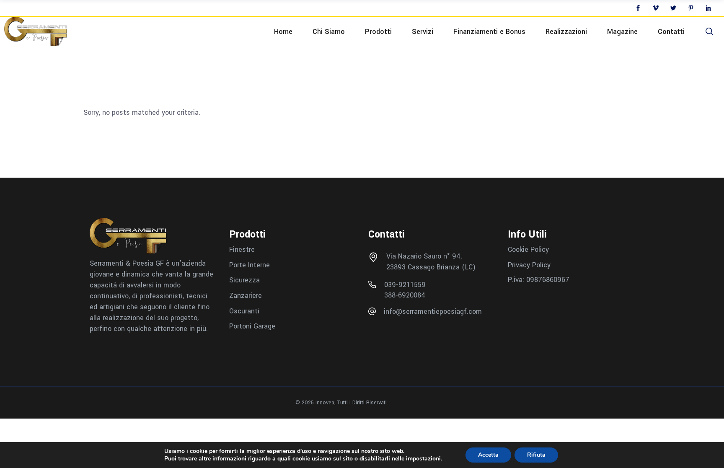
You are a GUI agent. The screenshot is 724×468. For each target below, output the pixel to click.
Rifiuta (536, 455)
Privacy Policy (529, 264)
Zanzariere (245, 295)
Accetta (488, 455)
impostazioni (423, 459)
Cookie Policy (528, 249)
